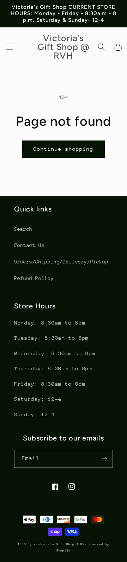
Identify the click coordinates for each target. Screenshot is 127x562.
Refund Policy (34, 278)
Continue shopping (64, 149)
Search (23, 229)
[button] (9, 47)
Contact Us (29, 245)
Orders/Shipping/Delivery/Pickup (61, 261)
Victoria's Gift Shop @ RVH (60, 544)
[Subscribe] (104, 458)
